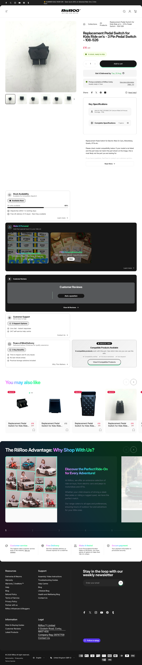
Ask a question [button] (71, 296)
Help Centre (43, 584)
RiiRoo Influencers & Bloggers (17, 608)
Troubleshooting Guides (48, 580)
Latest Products (11, 632)
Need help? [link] (132, 92)
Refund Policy (11, 594)
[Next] (70, 57)
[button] (28, 247)
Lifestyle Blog (43, 591)
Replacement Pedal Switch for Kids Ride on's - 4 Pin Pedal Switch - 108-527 (117, 424)
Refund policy (9, 658)
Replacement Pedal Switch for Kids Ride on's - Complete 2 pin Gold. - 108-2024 (85, 424)
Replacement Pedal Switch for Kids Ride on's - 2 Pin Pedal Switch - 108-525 (17, 424)
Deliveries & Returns (13, 576)
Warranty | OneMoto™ (14, 584)
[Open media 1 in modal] (40, 56)
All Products (103, 24)
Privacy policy (19, 658)
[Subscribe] (120, 583)
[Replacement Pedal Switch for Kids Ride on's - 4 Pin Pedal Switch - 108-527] (121, 404)
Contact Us (42, 598)
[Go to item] (10, 99)
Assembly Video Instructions (50, 576)
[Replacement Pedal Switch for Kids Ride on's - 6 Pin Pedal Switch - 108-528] (54, 404)
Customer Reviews (13, 629)
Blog (7, 591)
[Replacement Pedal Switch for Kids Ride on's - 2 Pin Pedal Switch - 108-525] (21, 404)
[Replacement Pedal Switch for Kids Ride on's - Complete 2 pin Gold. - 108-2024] (87, 404)
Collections (92, 24)
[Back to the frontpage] (84, 24)
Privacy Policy (11, 601)
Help (7, 587)
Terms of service (10, 661)
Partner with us (11, 605)
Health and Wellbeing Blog (49, 594)
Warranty (9, 580)
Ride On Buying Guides (14, 625)
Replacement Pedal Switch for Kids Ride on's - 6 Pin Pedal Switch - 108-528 (51, 424)
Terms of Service (12, 598)
